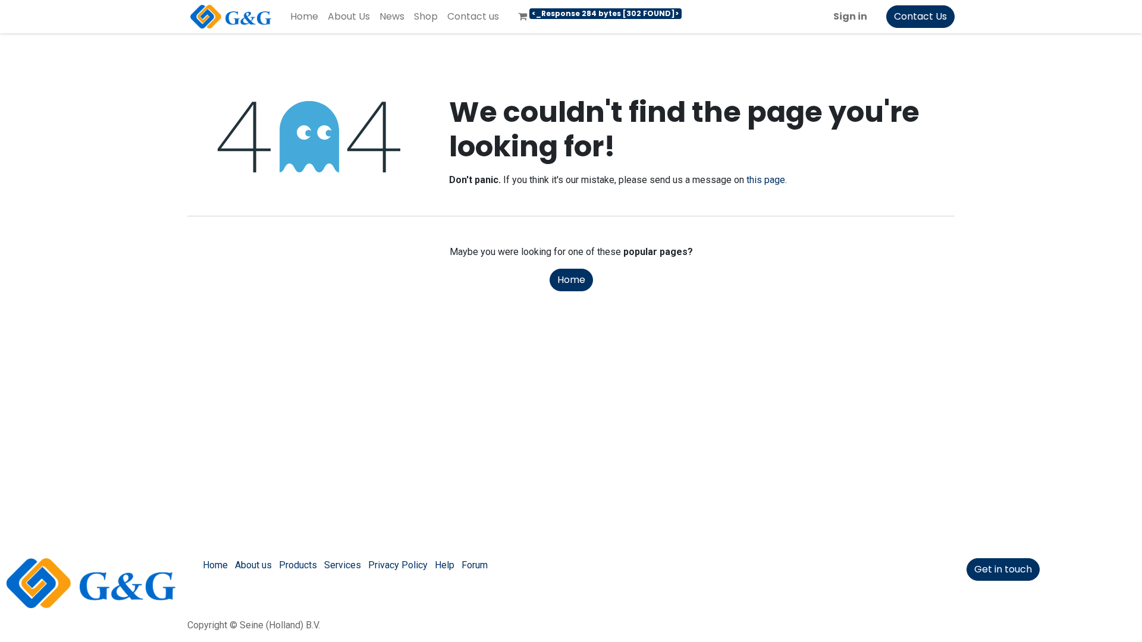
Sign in (850, 16)
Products (298, 565)
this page (765, 179)
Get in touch (1003, 569)
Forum (475, 565)
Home (571, 280)
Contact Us (920, 16)
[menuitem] (304, 17)
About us (253, 565)
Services (342, 565)
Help (444, 565)
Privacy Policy (398, 565)
